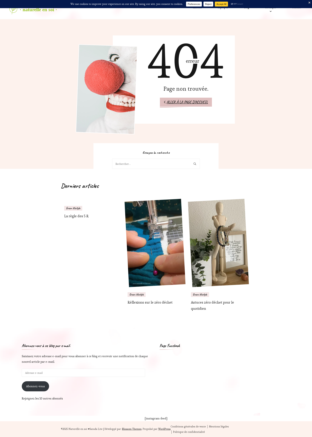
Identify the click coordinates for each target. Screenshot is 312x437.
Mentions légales (219, 426)
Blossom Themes (132, 429)
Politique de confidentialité (189, 432)
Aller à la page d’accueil (187, 102)
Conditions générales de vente (188, 426)
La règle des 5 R (76, 216)
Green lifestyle (73, 208)
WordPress (164, 429)
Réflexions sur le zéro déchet (150, 302)
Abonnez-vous (35, 386)
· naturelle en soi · (38, 9)
